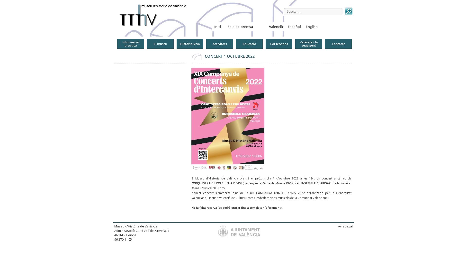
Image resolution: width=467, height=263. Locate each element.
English (312, 26)
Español (294, 26)
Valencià (276, 26)
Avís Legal (345, 226)
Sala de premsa (240, 26)
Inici (217, 26)
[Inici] (154, 15)
